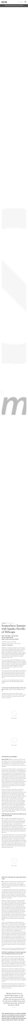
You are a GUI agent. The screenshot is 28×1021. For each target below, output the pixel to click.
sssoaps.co (4, 645)
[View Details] (15, 716)
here (7, 689)
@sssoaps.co (10, 645)
